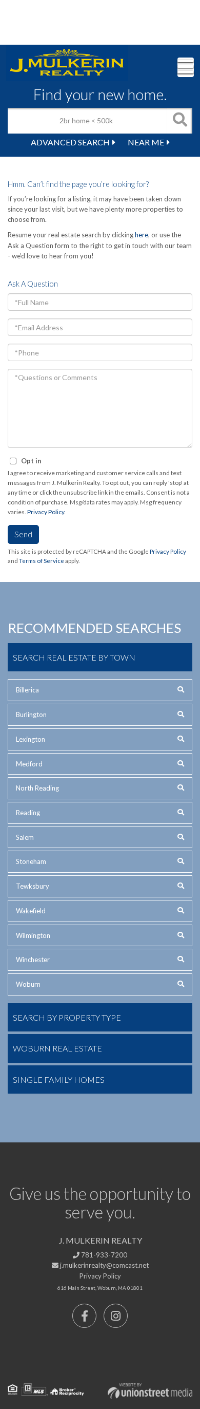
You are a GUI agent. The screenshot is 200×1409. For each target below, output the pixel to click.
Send (23, 534)
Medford (29, 764)
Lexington (30, 739)
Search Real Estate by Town (74, 657)
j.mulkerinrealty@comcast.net (103, 1265)
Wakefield (31, 911)
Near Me (146, 142)
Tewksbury (32, 886)
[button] (179, 121)
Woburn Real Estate (57, 1048)
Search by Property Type (67, 1017)
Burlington (31, 714)
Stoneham (31, 861)
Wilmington (33, 935)
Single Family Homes (59, 1079)
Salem (25, 837)
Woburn (28, 984)
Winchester (33, 959)
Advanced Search (70, 142)
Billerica (27, 690)
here (141, 235)
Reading (28, 813)
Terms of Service (41, 560)
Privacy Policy (45, 512)
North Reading (37, 788)
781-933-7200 (103, 1255)
